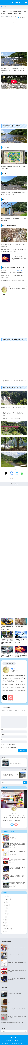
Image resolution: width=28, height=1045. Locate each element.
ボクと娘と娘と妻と (14, 2)
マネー (5, 908)
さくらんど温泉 (18, 270)
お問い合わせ (7, 1040)
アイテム (5, 896)
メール (3, 734)
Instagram (10, 700)
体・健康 (5, 914)
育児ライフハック (7, 928)
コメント (3, 714)
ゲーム (5, 902)
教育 (4, 919)
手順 (4, 916)
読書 (4, 931)
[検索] (25, 782)
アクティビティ (10, 478)
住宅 (4, 911)
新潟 (4, 922)
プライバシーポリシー (18, 1040)
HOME (15, 1038)
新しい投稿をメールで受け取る (9, 747)
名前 (2, 729)
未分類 (5, 925)
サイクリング (6, 905)
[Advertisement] (14, 37)
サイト (2, 739)
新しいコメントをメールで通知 (9, 744)
